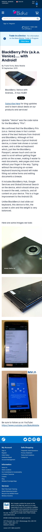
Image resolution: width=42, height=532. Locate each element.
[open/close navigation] (3, 13)
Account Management (8, 459)
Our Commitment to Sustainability (12, 472)
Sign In (5, 23)
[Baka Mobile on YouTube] (29, 439)
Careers (4, 476)
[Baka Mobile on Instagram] (38, 439)
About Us (4, 467)
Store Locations (6, 470)
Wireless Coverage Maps (9, 481)
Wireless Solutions (7, 496)
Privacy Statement (26, 453)
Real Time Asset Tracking (9, 489)
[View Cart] (37, 13)
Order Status (5, 455)
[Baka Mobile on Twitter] (25, 439)
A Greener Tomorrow (8, 474)
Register (12, 23)
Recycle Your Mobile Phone (10, 493)
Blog (3, 479)
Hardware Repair (7, 457)
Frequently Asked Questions (29, 450)
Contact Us (24, 457)
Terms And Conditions (27, 455)
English (20, 1)
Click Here (25, 41)
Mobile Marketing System (9, 491)
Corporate (5, 3)
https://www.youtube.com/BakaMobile (20, 425)
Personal (4, 1)
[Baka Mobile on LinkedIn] (34, 439)
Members (10, 1)
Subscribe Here (12, 103)
